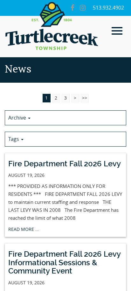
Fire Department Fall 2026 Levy (64, 163)
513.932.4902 (108, 8)
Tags (14, 139)
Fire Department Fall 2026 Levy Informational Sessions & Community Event (64, 262)
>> (84, 98)
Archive (17, 118)
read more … (23, 229)
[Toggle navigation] (117, 31)
